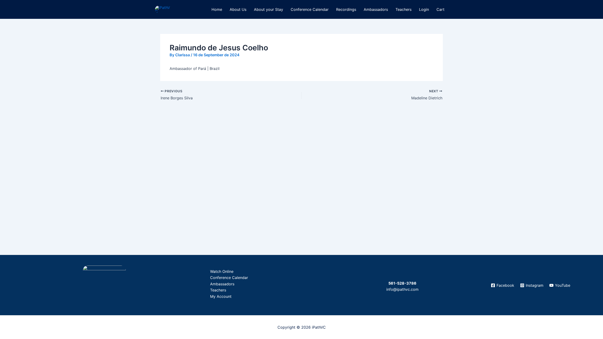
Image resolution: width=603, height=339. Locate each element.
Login (424, 9)
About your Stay (268, 9)
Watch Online (221, 271)
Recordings (346, 9)
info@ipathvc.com (402, 289)
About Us (238, 9)
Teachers (403, 9)
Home (217, 9)
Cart (440, 9)
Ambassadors (376, 9)
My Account (221, 296)
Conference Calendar (310, 9)
